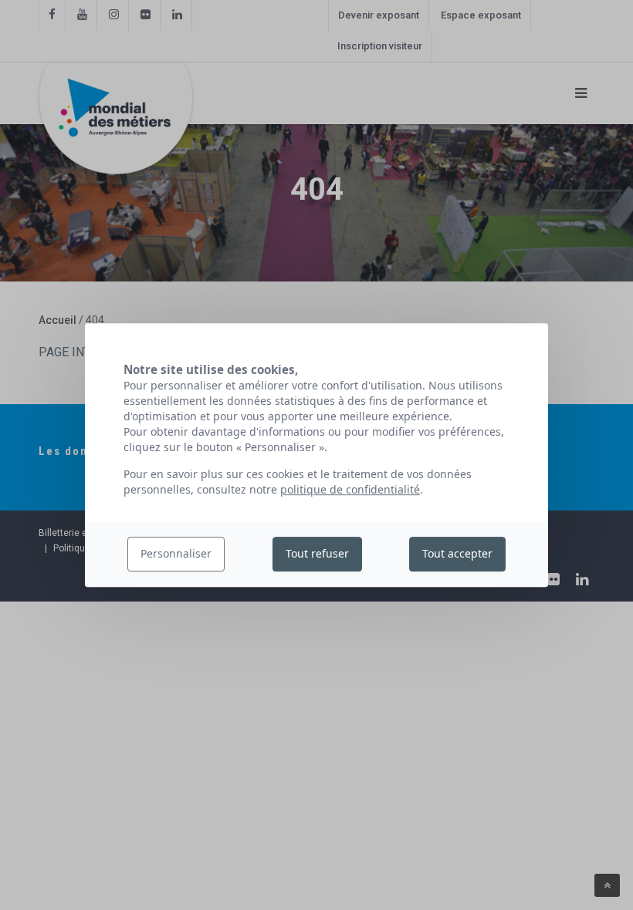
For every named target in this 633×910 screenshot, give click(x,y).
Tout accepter (457, 554)
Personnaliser (176, 554)
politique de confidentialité (350, 489)
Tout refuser (317, 554)
